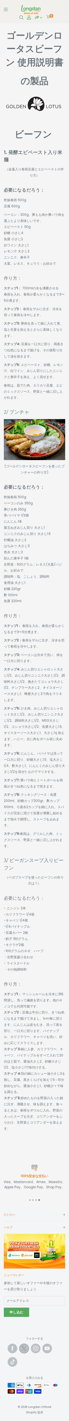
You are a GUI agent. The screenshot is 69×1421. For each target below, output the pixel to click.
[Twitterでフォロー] (24, 1349)
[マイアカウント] (29, 17)
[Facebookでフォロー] (12, 1348)
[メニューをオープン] (6, 9)
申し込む (16, 1312)
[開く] (21, 17)
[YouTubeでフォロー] (47, 1348)
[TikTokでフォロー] (12, 1362)
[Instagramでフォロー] (35, 1348)
